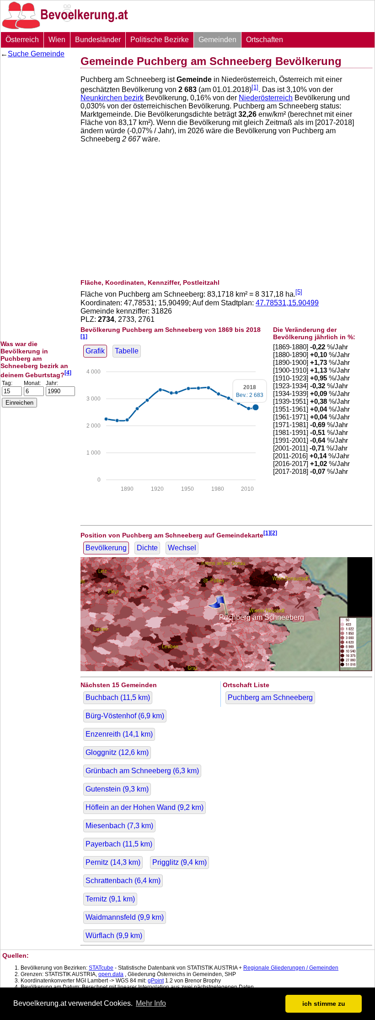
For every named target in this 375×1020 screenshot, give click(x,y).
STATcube (101, 968)
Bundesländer (98, 39)
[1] (255, 87)
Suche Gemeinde (36, 54)
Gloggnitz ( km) (117, 752)
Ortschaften (264, 39)
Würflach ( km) (114, 935)
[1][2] (270, 533)
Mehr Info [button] (151, 1003)
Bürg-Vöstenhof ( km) (125, 716)
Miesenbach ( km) (119, 826)
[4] (67, 372)
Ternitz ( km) (110, 899)
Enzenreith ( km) (119, 734)
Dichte (147, 548)
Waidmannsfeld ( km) (125, 917)
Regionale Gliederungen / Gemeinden (290, 968)
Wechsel (182, 548)
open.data (110, 974)
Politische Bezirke (159, 39)
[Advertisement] (37, 199)
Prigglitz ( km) (179, 862)
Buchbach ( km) (118, 697)
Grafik (95, 351)
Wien (56, 39)
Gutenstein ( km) (117, 789)
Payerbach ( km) (119, 844)
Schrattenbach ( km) (123, 880)
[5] (298, 291)
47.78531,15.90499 (287, 303)
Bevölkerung (106, 548)
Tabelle (127, 351)
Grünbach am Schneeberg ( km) (142, 771)
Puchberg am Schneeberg (270, 697)
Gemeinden (217, 39)
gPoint (156, 980)
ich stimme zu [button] (323, 1003)
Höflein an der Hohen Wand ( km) (145, 807)
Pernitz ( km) (113, 862)
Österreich (22, 39)
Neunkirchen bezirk (112, 98)
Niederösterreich (266, 98)
